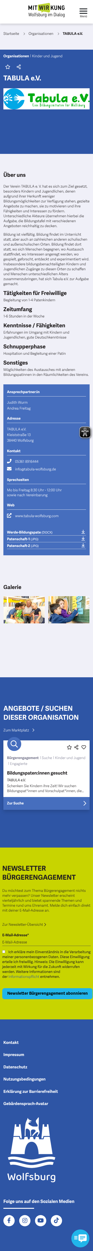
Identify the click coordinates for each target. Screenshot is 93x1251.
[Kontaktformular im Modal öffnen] (80, 1238)
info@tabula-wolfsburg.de (35, 469)
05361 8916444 (26, 461)
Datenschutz (15, 1067)
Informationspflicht (23, 976)
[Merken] (7, 67)
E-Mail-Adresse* (15, 935)
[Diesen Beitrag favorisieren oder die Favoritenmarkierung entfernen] (69, 747)
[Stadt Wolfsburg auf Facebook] (9, 1220)
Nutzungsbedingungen (24, 1079)
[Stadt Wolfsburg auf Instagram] (24, 1220)
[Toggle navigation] (83, 12)
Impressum (13, 1054)
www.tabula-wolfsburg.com (37, 516)
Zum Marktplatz (16, 730)
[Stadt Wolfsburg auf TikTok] (56, 1220)
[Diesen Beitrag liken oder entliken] (83, 747)
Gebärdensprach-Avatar (25, 1103)
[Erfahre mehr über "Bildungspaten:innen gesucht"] (46, 775)
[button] (18, 67)
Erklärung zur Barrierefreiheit (30, 1091)
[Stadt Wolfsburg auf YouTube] (40, 1220)
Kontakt (11, 1042)
